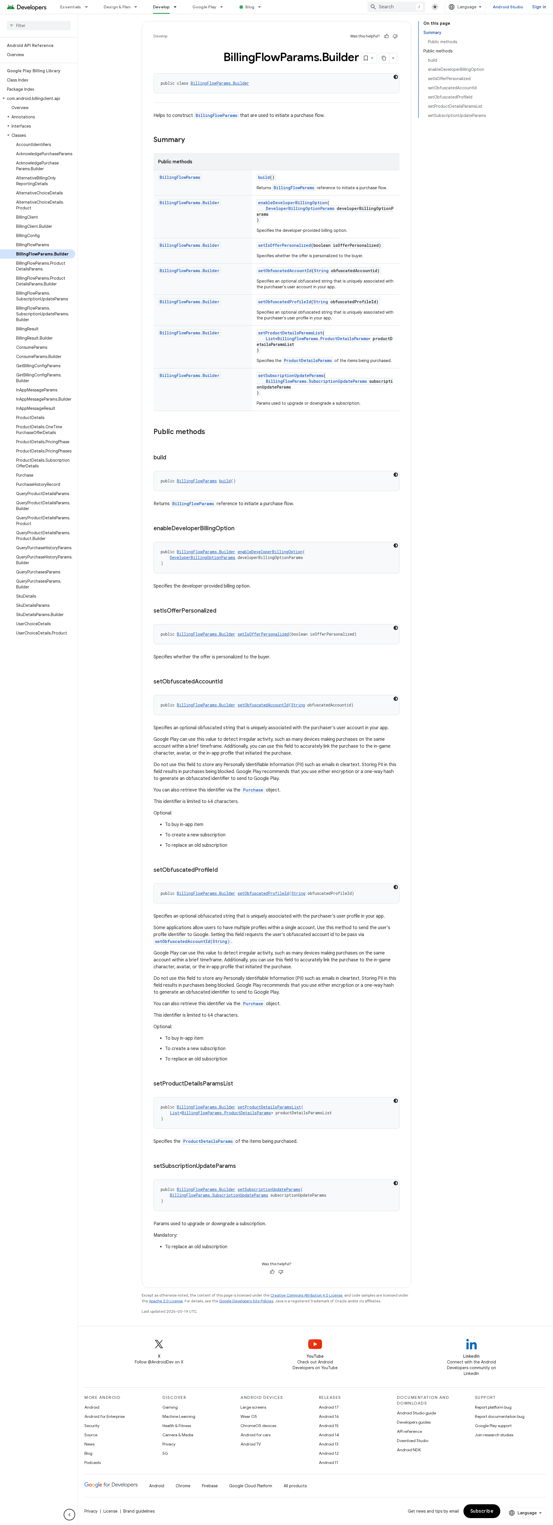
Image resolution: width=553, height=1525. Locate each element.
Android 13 (328, 1444)
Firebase (210, 1485)
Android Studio (508, 7)
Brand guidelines (139, 1511)
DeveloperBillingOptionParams (300, 208)
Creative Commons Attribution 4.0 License (306, 1295)
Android (91, 1407)
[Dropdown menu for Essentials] (89, 7)
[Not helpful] (395, 36)
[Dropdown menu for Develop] (177, 7)
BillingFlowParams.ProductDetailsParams (322, 338)
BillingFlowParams (216, 115)
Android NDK (409, 1449)
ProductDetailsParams (308, 360)
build (264, 177)
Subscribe (482, 1511)
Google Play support (493, 1425)
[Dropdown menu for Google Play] (224, 7)
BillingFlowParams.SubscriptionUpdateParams (316, 381)
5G (165, 1453)
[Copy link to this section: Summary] (190, 140)
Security (91, 1425)
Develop (161, 7)
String (321, 270)
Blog (249, 7)
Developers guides (414, 1422)
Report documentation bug (499, 1416)
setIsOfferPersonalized (284, 245)
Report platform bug (493, 1407)
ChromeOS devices (258, 1425)
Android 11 (328, 1462)
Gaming (170, 1407)
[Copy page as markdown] (384, 58)
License (110, 1511)
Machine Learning (178, 1416)
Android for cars (255, 1434)
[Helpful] (386, 36)
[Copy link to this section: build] (172, 457)
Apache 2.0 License (166, 1301)
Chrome (183, 1485)
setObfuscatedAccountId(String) (192, 941)
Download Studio (412, 1440)
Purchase (253, 790)
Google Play (204, 7)
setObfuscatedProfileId (284, 301)
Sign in (539, 7)
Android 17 (329, 1407)
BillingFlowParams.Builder (220, 83)
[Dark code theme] (395, 76)
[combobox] (396, 7)
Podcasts (92, 1462)
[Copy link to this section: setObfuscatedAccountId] (228, 682)
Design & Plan (117, 7)
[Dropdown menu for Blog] (262, 7)
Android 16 (329, 1416)
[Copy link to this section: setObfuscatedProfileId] (223, 870)
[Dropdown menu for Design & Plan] (138, 7)
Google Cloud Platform (250, 1485)
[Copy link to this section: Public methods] (211, 432)
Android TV (250, 1444)
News (89, 1444)
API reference (409, 1431)
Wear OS (248, 1416)
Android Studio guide (416, 1413)
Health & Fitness (176, 1425)
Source (90, 1434)
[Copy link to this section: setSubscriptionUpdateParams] (241, 1166)
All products (295, 1485)
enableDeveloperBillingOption (292, 202)
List (270, 338)
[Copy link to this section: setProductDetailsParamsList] (239, 1084)
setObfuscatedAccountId (285, 270)
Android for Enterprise (104, 1416)
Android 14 (329, 1434)
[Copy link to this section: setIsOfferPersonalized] (222, 611)
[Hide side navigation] (69, 1514)
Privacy (168, 1444)
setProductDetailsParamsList (290, 333)
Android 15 (329, 1425)
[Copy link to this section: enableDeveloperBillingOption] (240, 528)
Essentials (70, 7)
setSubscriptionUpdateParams (290, 375)
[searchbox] (39, 25)
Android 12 (329, 1453)
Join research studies (494, 1434)
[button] (37, 98)
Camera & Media (177, 1434)
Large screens (253, 1407)
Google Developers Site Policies (246, 1301)
